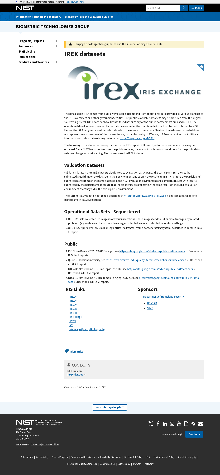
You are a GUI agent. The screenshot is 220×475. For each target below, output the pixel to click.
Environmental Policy (163, 457)
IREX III (73, 313)
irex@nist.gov (75, 374)
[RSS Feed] (193, 423)
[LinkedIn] (165, 423)
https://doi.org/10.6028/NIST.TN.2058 (145, 195)
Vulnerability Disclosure (109, 457)
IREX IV (73, 309)
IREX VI (73, 300)
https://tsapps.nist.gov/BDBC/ (137, 138)
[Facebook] (158, 423)
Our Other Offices (50, 444)
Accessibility (42, 457)
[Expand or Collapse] (56, 40)
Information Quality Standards (82, 463)
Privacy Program (60, 457)
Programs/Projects (31, 41)
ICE (71, 325)
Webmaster (21, 444)
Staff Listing (27, 51)
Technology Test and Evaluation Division (88, 16)
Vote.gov (148, 463)
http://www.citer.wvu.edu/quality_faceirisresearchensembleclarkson (146, 260)
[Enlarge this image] (134, 83)
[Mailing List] (200, 423)
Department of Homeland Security (163, 296)
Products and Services (34, 62)
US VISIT (152, 303)
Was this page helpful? (110, 407)
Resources (26, 46)
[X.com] (150, 423)
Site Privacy (27, 457)
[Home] (25, 8)
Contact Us (36, 444)
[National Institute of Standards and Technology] (39, 422)
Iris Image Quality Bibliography (87, 329)
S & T (150, 308)
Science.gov (124, 463)
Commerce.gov (107, 463)
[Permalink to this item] (107, 165)
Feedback (194, 434)
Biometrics (76, 351)
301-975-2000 (22, 438)
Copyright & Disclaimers (83, 457)
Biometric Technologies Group (53, 26)
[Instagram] (172, 423)
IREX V (73, 305)
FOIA (148, 457)
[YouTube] (179, 423)
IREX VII (73, 296)
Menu (198, 8)
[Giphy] (186, 423)
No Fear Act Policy (133, 457)
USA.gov (137, 463)
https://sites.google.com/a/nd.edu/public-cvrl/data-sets (152, 251)
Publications (27, 57)
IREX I (72, 321)
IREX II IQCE (76, 317)
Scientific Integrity (186, 457)
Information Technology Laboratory (38, 16)
